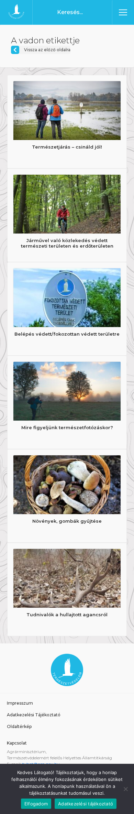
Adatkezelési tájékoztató (85, 803)
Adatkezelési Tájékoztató (33, 714)
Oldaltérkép (19, 726)
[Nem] (125, 788)
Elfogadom (36, 803)
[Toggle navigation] (123, 12)
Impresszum (20, 703)
